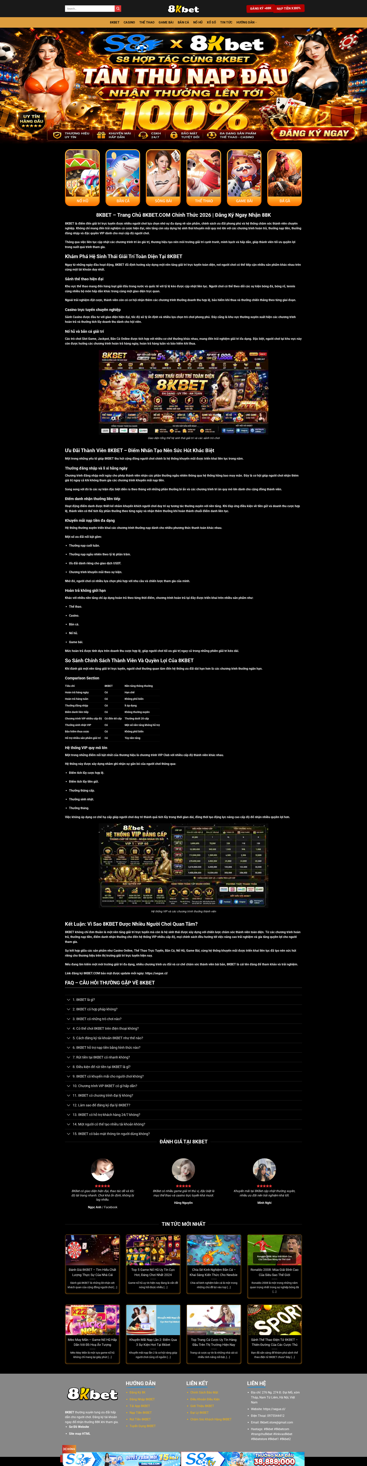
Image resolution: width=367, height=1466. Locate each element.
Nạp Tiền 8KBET (141, 1412)
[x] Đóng (69, 1449)
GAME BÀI (166, 22)
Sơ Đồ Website (79, 1427)
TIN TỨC (226, 22)
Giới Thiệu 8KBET (202, 1406)
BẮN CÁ (183, 22)
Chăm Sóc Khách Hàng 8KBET (211, 1419)
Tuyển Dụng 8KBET (143, 1426)
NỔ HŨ (198, 22)
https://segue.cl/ (156, 973)
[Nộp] (118, 8)
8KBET (114, 22)
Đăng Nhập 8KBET (142, 1399)
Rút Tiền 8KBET (140, 1419)
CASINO (129, 22)
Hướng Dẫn (245, 22)
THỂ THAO (147, 22)
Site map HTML (79, 1433)
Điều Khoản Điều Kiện (205, 1399)
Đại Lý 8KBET (199, 1412)
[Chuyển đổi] (68, 1000)
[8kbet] (183, 8)
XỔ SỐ (211, 22)
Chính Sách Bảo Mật (204, 1392)
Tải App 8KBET (140, 1406)
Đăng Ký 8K (137, 1392)
